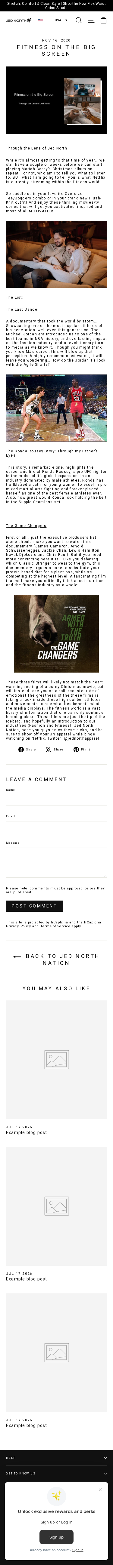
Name (10, 789)
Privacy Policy (18, 926)
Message (13, 842)
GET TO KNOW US (21, 1473)
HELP (10, 1457)
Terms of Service (55, 926)
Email (10, 816)
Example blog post (26, 1132)
